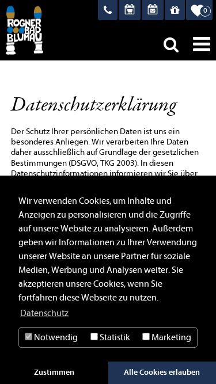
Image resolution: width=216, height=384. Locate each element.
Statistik (114, 337)
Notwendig (55, 337)
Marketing (170, 337)
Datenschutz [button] (44, 313)
